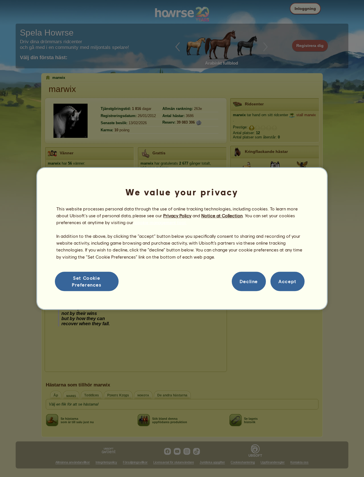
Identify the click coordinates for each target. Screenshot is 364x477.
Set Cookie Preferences (87, 281)
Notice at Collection (222, 215)
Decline (249, 281)
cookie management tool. (161, 222)
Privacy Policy (177, 215)
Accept (287, 281)
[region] (182, 238)
